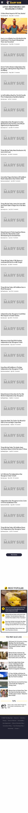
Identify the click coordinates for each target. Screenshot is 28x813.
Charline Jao (5, 291)
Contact (17, 728)
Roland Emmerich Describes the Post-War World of (12, 395)
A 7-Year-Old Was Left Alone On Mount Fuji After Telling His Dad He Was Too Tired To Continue (18, 675)
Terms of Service (12, 720)
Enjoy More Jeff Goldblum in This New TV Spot (12, 368)
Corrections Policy (7, 725)
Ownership (10, 728)
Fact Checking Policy (18, 725)
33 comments (17, 44)
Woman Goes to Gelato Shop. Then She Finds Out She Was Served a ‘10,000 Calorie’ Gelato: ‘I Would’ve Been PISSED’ (18, 693)
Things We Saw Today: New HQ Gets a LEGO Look (13, 151)
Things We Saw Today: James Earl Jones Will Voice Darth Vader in (13, 205)
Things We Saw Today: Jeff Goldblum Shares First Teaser (13, 528)
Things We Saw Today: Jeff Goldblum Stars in (13, 288)
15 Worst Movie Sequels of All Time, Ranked (13, 13)
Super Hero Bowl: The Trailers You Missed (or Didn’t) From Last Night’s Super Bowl (13, 421)
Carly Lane (4, 99)
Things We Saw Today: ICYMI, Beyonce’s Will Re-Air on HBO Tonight (12, 261)
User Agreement (7, 723)
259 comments (18, 424)
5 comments (16, 15)
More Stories (14, 555)
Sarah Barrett (5, 15)
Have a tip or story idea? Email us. (17, 704)
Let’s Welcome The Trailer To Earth (11, 475)
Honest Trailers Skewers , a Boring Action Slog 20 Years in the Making (13, 68)
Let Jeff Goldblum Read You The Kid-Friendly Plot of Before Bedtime (13, 96)
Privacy (4, 720)
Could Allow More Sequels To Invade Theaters (13, 314)
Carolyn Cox (4, 127)
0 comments (14, 99)
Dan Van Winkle (5, 344)
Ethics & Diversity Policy (18, 723)
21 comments (16, 398)
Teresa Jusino (5, 44)
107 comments (16, 478)
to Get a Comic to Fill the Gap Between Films (14, 501)
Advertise (22, 718)
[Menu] (2, 2)
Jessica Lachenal (6, 181)
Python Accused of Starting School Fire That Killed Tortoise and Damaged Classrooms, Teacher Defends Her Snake (15, 609)
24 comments (15, 317)
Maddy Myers (5, 72)
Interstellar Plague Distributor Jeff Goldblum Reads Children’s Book (13, 178)
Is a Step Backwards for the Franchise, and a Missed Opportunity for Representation (12, 123)
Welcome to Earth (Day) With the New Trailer (11, 341)
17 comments (17, 72)
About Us (16, 718)
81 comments (16, 127)
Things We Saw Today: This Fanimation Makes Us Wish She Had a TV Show (14, 448)
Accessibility (21, 720)
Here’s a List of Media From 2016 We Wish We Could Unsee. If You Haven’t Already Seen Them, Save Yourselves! (13, 40)
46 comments (18, 344)
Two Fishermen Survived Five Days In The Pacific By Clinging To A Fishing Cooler (18, 683)
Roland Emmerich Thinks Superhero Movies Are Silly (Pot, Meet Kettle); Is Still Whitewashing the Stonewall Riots (13, 233)
